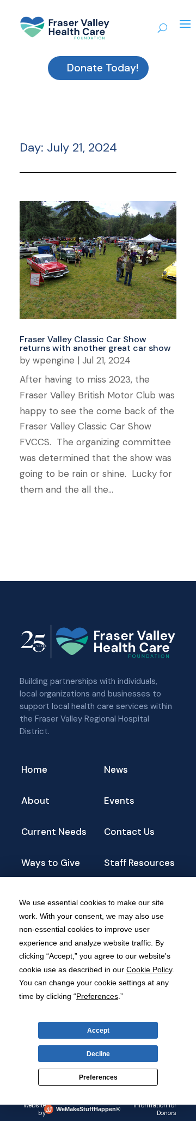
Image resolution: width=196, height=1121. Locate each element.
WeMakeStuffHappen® (85, 1109)
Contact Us (129, 833)
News (116, 770)
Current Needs (54, 833)
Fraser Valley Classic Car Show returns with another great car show (95, 344)
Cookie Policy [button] (149, 969)
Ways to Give (50, 864)
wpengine (54, 360)
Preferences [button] (97, 996)
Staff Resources (139, 864)
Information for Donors (154, 1109)
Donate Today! (102, 68)
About (35, 802)
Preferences (98, 1077)
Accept (98, 1030)
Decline (98, 1054)
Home (34, 770)
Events (119, 802)
